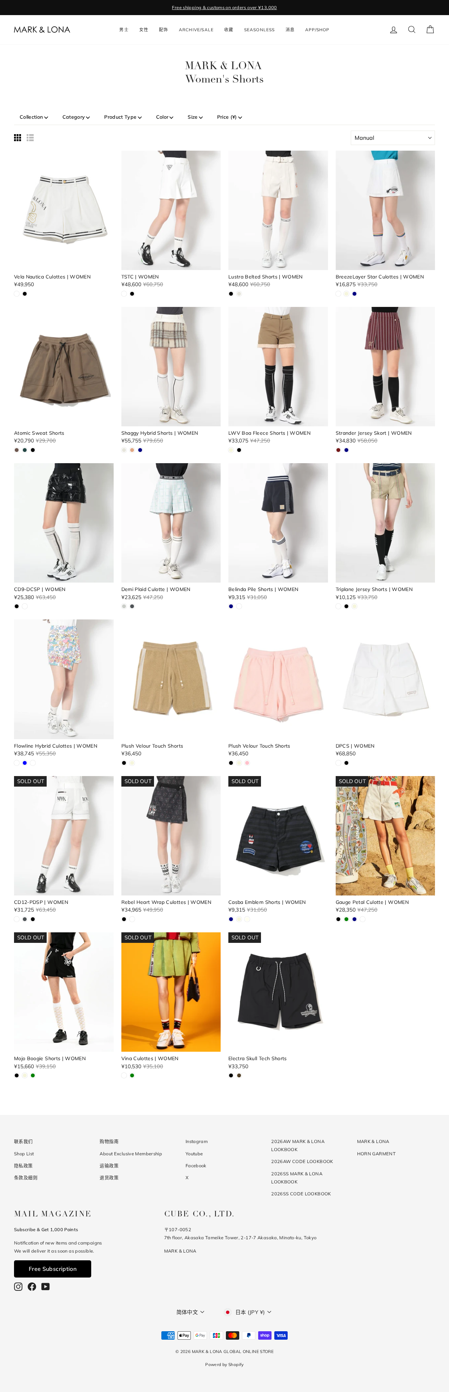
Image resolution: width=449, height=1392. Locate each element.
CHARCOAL (132, 606)
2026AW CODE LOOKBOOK (302, 1161)
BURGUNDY (338, 450)
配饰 (163, 29)
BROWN (16, 450)
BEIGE (346, 293)
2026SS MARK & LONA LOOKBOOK (296, 1177)
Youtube (194, 1153)
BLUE (24, 763)
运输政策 (109, 1165)
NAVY (354, 293)
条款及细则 (26, 1177)
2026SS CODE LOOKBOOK (301, 1193)
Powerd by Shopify (224, 1364)
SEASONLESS (259, 29)
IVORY (247, 919)
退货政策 (109, 1177)
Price (227, 117)
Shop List (24, 1153)
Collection (31, 117)
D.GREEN (24, 450)
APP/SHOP (317, 29)
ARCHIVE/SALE (196, 29)
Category (73, 117)
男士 (123, 29)
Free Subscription (52, 1268)
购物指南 (109, 1141)
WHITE (16, 293)
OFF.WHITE (239, 293)
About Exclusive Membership (131, 1153)
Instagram (197, 1141)
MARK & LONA (373, 1141)
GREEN (346, 919)
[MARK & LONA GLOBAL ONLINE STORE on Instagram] (18, 1286)
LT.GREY (124, 606)
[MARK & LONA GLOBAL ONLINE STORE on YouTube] (45, 1286)
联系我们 (23, 1141)
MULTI (16, 763)
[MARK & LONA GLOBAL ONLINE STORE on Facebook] (32, 1286)
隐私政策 (23, 1165)
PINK (247, 763)
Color (162, 117)
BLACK (24, 293)
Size (192, 117)
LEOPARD (239, 1075)
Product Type (120, 117)
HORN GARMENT (376, 1153)
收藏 (228, 29)
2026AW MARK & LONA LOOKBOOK (297, 1145)
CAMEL (132, 450)
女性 (143, 29)
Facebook (196, 1165)
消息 (290, 29)
